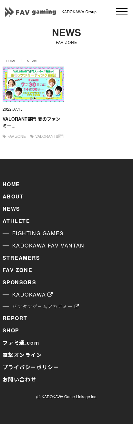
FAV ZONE (16, 136)
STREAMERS (21, 257)
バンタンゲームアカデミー (42, 306)
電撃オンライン (22, 354)
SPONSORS (19, 282)
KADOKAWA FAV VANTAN (48, 245)
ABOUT (13, 196)
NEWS (11, 208)
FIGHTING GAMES (38, 233)
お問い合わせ (20, 379)
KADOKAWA (29, 294)
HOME (11, 184)
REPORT (15, 318)
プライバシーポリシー (31, 367)
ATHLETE (16, 221)
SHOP (11, 330)
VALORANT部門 (49, 136)
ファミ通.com (21, 342)
